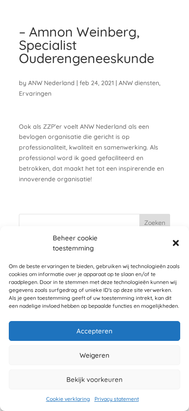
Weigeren (94, 355)
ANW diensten (139, 83)
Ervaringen (35, 93)
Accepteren (94, 331)
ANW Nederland (51, 83)
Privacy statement (116, 399)
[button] (175, 243)
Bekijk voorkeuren (94, 379)
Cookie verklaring (68, 399)
